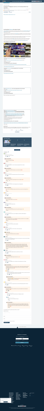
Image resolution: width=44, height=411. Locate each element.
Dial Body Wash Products (9, 88)
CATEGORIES (20, 1)
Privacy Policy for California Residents (25, 395)
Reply (6, 156)
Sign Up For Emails (18, 394)
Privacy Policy (24, 394)
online (13, 39)
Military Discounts (11, 393)
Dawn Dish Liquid (9, 68)
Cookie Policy (3, 400)
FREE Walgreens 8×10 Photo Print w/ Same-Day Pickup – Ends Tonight (7, 145)
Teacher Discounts (11, 392)
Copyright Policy (25, 397)
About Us (17, 393)
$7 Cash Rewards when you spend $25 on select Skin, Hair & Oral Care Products (17, 64)
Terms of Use (24, 392)
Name (4, 316)
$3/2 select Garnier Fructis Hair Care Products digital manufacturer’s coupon (15, 113)
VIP (12, 1)
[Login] (40, 1)
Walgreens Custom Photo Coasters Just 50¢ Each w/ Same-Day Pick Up (13, 145)
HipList (16, 130)
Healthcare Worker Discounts (11, 397)
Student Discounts (11, 394)
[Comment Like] (9, 161)
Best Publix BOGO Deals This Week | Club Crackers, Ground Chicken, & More (20, 145)
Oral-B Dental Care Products (12, 58)
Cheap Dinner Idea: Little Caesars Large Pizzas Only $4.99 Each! (26, 145)
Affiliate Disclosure (25, 393)
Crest (7, 58)
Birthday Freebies (11, 398)
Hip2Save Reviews (18, 399)
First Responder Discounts (11, 396)
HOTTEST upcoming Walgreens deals (23, 40)
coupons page (16, 33)
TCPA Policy (24, 396)
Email (4, 318)
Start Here (17, 392)
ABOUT (23, 1)
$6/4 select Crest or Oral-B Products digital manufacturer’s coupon (14, 114)
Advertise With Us (18, 398)
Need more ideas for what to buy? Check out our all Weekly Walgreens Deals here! (16, 122)
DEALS (14, 1)
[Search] (24, 1)
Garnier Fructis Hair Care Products (10, 110)
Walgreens (11, 29)
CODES (16, 1)
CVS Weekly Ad (10, 400)
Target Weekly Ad (11, 399)
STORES (18, 1)
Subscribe (22, 342)
